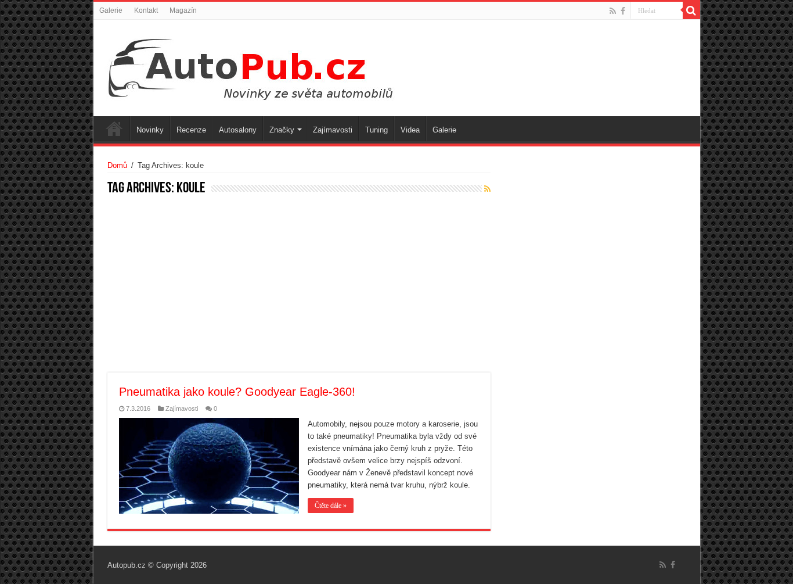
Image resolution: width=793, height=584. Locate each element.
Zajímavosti (332, 130)
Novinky (150, 130)
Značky (281, 130)
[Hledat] (691, 10)
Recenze (191, 130)
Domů (117, 165)
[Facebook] (622, 11)
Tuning (376, 130)
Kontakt (146, 10)
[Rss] (612, 11)
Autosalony (238, 130)
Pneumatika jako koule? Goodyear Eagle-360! (237, 391)
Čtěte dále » (331, 505)
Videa (410, 130)
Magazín (183, 10)
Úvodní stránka (114, 128)
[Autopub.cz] (262, 66)
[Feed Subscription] (487, 189)
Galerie (110, 10)
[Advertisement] (299, 285)
